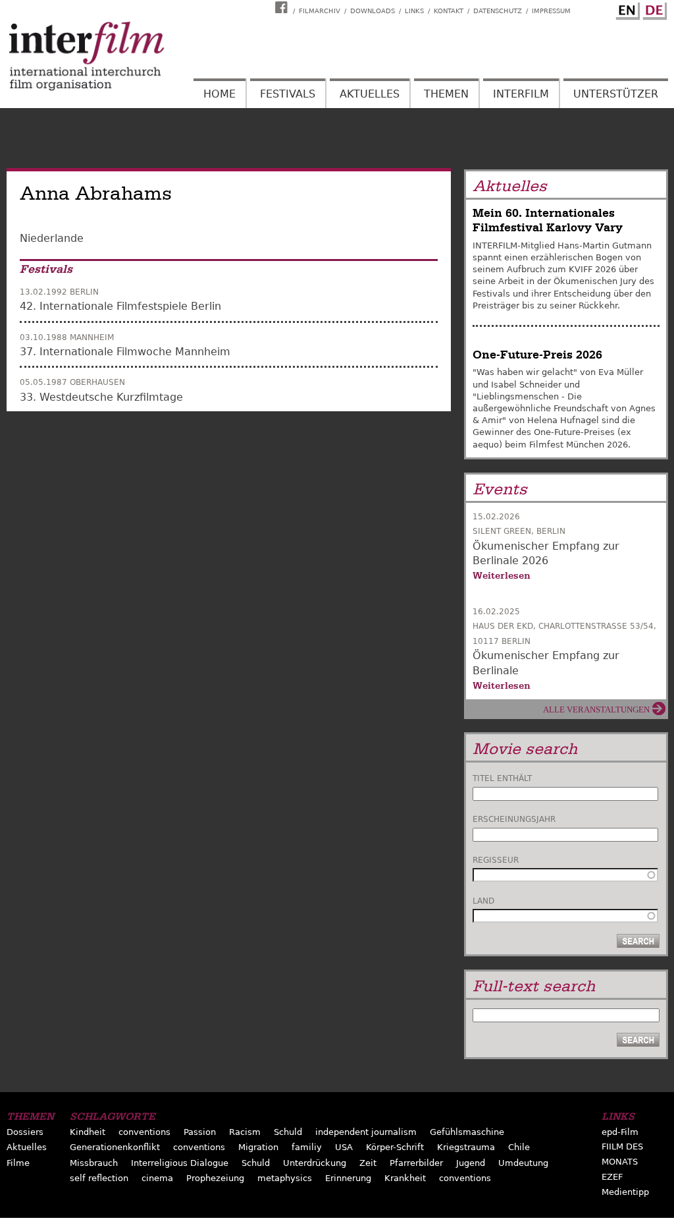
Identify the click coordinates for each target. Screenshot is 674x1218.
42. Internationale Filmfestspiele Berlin (120, 306)
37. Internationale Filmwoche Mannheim (125, 351)
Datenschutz (497, 10)
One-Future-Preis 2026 (537, 355)
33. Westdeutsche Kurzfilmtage (101, 397)
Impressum (551, 10)
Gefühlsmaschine (467, 1132)
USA (344, 1147)
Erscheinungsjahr (514, 819)
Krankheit (405, 1178)
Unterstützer (615, 94)
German (653, 8)
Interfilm (521, 94)
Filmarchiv (319, 10)
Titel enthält (502, 778)
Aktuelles (370, 94)
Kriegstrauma (466, 1147)
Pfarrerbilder (416, 1163)
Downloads (372, 10)
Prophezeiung (215, 1178)
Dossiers (25, 1132)
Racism (245, 1132)
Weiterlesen (502, 575)
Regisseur (496, 860)
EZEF (612, 1177)
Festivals (287, 94)
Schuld (288, 1132)
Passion (200, 1132)
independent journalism (366, 1132)
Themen (446, 94)
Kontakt (448, 10)
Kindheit (87, 1132)
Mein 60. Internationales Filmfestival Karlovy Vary (548, 220)
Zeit (367, 1163)
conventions (144, 1132)
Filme (18, 1163)
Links (414, 10)
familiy (307, 1147)
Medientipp (625, 1192)
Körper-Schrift (395, 1147)
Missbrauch (94, 1163)
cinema (157, 1178)
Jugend (470, 1163)
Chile (519, 1147)
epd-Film (620, 1132)
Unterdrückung (314, 1163)
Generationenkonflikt (115, 1147)
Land (483, 901)
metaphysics (284, 1178)
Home (219, 94)
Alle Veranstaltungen (596, 709)
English (626, 8)
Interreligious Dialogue (179, 1163)
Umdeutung (523, 1163)
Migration (258, 1147)
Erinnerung (348, 1178)
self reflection (99, 1178)
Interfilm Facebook (283, 7)
